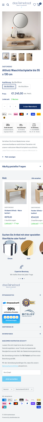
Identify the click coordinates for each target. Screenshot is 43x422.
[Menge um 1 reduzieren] (4, 106)
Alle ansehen (36, 178)
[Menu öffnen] (3, 5)
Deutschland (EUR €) (22, 389)
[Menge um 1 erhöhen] (15, 106)
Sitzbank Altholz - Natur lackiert (13, 211)
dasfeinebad (7, 67)
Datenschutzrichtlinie (10, 366)
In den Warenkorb (30, 106)
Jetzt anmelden (12, 379)
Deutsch (6, 389)
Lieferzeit (8, 223)
